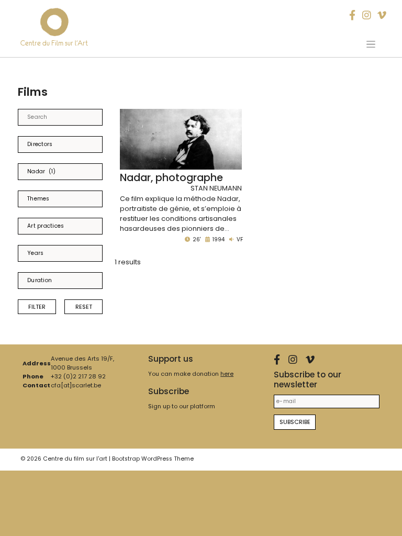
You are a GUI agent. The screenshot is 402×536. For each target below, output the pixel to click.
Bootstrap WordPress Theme (153, 459)
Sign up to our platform (181, 406)
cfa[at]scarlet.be (76, 385)
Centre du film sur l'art (75, 459)
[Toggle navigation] (371, 44)
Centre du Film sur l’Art (54, 43)
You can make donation (190, 374)
